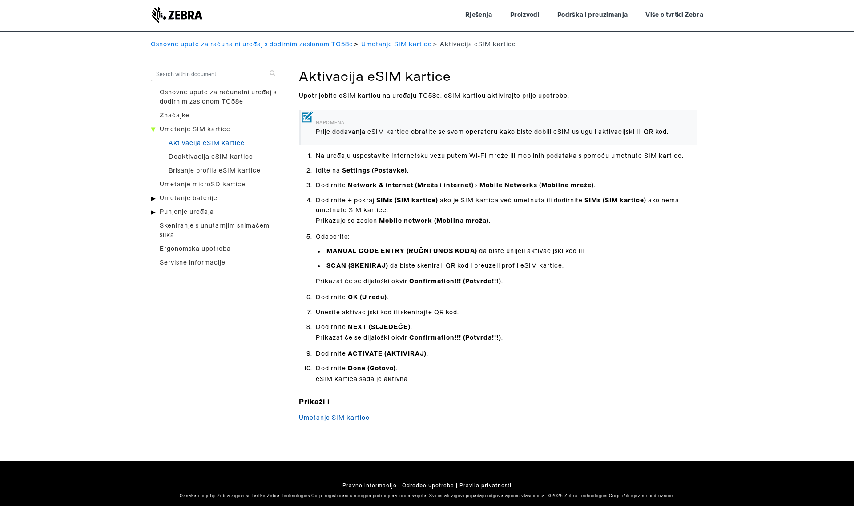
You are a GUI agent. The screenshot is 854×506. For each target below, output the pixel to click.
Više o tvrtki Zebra (674, 15)
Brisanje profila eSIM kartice (215, 171)
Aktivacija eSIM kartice (207, 143)
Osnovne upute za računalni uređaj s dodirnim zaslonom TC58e (252, 44)
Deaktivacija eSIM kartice (211, 157)
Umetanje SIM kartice (396, 44)
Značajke (174, 115)
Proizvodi (525, 15)
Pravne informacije (369, 485)
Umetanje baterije (189, 198)
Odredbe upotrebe (428, 485)
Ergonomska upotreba (195, 249)
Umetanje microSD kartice (203, 184)
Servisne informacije (193, 263)
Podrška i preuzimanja (592, 15)
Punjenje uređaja (187, 212)
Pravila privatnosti (485, 485)
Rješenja (478, 15)
